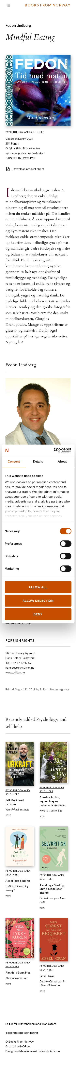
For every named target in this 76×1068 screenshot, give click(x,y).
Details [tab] (38, 461)
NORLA (25, 1046)
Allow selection (38, 600)
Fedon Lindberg (18, 25)
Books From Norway (48, 5)
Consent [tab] (14, 461)
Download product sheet (28, 169)
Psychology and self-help (24, 131)
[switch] (65, 543)
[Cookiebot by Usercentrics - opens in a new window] (54, 450)
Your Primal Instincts (17, 809)
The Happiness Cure (16, 978)
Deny (37, 614)
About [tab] (62, 461)
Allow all (38, 587)
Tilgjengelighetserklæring (21, 1032)
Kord (44, 1051)
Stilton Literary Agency (54, 689)
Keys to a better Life (51, 810)
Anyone (55, 1051)
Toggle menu (8, 5)
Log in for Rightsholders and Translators (30, 1023)
